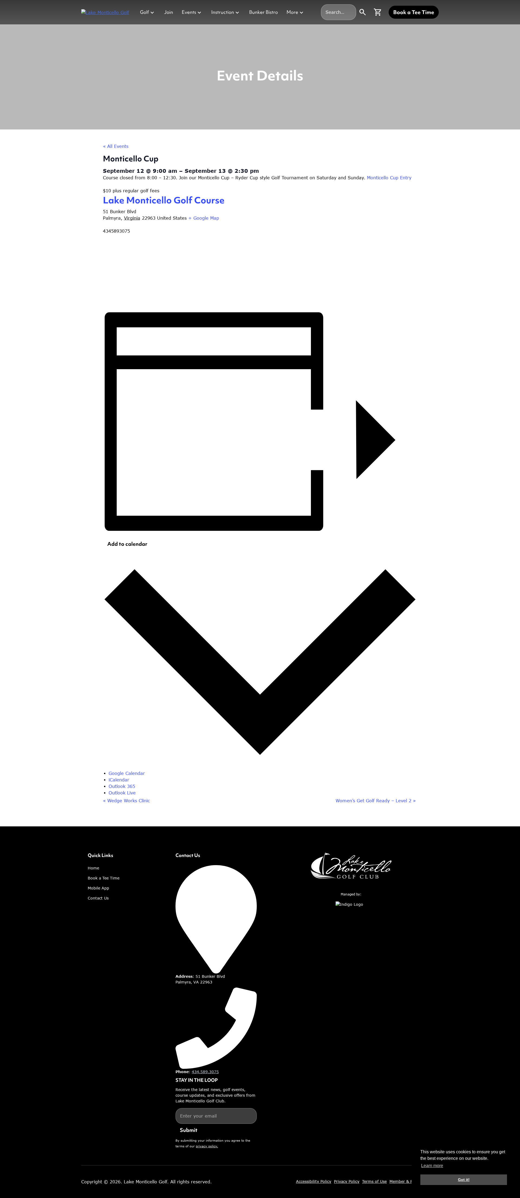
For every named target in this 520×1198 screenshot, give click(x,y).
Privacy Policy (346, 1181)
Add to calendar (127, 543)
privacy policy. (207, 1146)
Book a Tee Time (413, 12)
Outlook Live (122, 792)
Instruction (222, 12)
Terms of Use (374, 1181)
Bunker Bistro (263, 12)
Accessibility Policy (313, 1181)
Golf (144, 12)
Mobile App (98, 888)
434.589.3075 (205, 1071)
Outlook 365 (122, 786)
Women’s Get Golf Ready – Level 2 (376, 800)
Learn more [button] (432, 1165)
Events (189, 12)
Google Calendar (127, 773)
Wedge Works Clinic (126, 800)
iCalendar (119, 779)
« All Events (115, 146)
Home (93, 868)
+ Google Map (203, 218)
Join (168, 12)
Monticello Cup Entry (389, 177)
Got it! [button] (464, 1179)
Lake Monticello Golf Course (164, 200)
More (292, 12)
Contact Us (98, 898)
